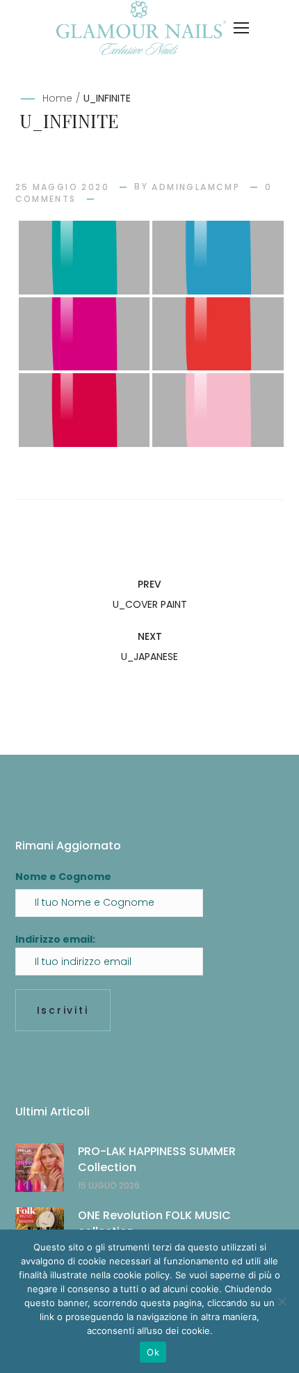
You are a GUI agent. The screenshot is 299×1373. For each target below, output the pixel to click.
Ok (153, 1352)
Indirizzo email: (55, 939)
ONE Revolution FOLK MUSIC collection (154, 1223)
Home (57, 98)
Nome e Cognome (63, 877)
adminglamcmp (196, 187)
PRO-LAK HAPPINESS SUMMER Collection (157, 1159)
